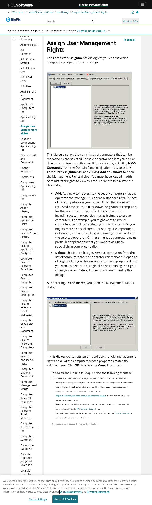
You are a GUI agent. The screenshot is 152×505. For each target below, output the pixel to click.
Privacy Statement (123, 413)
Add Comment (26, 51)
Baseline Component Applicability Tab (28, 144)
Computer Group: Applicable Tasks (27, 358)
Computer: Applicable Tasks (27, 220)
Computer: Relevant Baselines (27, 398)
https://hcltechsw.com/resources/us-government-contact (81, 395)
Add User (26, 86)
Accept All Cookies (65, 499)
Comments (27, 177)
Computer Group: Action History (28, 233)
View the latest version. (91, 30)
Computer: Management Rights (28, 385)
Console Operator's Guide (39, 12)
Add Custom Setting (28, 61)
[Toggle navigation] (142, 4)
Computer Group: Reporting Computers (27, 342)
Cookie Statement (71, 491)
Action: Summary (26, 37)
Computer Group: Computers (27, 278)
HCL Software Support (86, 409)
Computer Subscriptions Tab (28, 427)
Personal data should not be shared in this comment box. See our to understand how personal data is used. (94, 415)
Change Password (26, 169)
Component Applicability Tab (28, 186)
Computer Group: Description (27, 291)
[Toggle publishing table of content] (14, 38)
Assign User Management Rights (89, 12)
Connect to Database (27, 447)
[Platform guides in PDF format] (133, 12)
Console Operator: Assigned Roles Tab (26, 459)
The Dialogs (63, 12)
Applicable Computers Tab (27, 108)
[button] (18, 45)
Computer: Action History (27, 207)
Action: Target (28, 44)
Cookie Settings (38, 499)
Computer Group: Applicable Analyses (27, 247)
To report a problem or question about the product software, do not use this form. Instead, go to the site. (92, 406)
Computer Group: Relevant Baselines (26, 264)
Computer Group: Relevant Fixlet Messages (26, 307)
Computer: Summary (27, 438)
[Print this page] (137, 12)
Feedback (129, 39)
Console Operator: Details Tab (27, 474)
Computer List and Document (26, 372)
